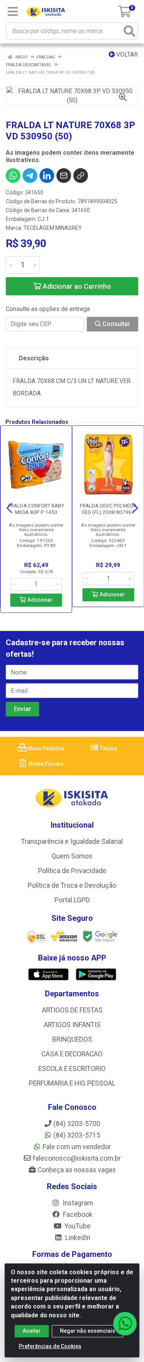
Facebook (77, 1214)
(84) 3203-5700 (76, 1124)
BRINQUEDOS (72, 1039)
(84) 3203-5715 (76, 1135)
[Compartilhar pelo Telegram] (30, 175)
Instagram (77, 1203)
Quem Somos (72, 856)
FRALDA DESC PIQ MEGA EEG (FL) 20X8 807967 (108, 508)
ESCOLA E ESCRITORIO (72, 1069)
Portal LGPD (72, 900)
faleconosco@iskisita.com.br (77, 1158)
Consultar (115, 324)
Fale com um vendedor (77, 1147)
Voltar (126, 54)
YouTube (77, 1226)
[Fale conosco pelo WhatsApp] (124, 1323)
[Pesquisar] (129, 31)
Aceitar (32, 1331)
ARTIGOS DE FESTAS (72, 1010)
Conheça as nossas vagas (77, 1170)
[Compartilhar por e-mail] (63, 175)
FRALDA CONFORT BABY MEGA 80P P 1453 (36, 508)
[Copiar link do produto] (80, 175)
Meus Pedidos (45, 748)
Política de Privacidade (72, 871)
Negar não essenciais (87, 1331)
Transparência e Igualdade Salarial (72, 841)
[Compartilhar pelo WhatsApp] (13, 175)
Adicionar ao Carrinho (76, 286)
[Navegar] (9, 508)
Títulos (108, 748)
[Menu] (13, 11)
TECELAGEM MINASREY (52, 228)
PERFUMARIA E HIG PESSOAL (72, 1083)
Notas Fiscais (45, 764)
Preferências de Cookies (50, 1346)
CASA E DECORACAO (72, 1054)
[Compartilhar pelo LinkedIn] (47, 175)
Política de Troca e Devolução (72, 885)
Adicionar (39, 600)
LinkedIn (77, 1238)
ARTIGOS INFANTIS (72, 1025)
